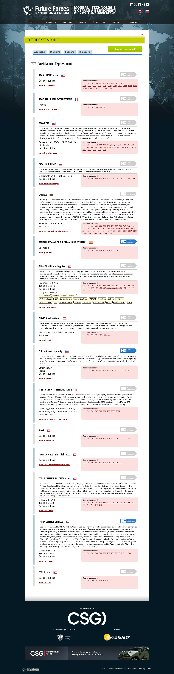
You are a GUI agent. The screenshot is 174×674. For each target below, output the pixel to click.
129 (108, 145)
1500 (133, 178)
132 (112, 145)
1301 (98, 228)
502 (84, 178)
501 (96, 462)
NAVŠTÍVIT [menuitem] (67, 22)
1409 (114, 85)
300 (84, 226)
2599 (100, 88)
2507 (109, 231)
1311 (132, 83)
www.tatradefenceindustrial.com (54, 464)
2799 (115, 88)
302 (88, 226)
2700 (105, 88)
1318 (123, 228)
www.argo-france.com (49, 109)
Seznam (69, 51)
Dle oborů (84, 51)
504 (92, 178)
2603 (104, 149)
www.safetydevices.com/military (54, 419)
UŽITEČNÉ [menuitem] (100, 22)
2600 (99, 149)
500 (96, 288)
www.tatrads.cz (46, 510)
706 (96, 83)
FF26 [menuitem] (31, 22)
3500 (119, 370)
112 (92, 145)
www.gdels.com (46, 252)
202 (124, 285)
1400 (84, 85)
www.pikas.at (45, 340)
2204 (84, 231)
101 (88, 502)
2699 (135, 231)
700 (84, 83)
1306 (108, 228)
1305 (103, 228)
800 (132, 288)
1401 (89, 85)
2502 (84, 149)
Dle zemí (55, 51)
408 (92, 288)
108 (92, 285)
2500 (85, 88)
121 (100, 285)
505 (108, 462)
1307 (113, 228)
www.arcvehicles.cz (47, 85)
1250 (122, 83)
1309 (118, 228)
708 (104, 83)
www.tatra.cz (45, 582)
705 (92, 83)
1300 (127, 83)
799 (112, 83)
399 (100, 226)
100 (84, 145)
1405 (104, 85)
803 (92, 147)
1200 (117, 83)
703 (88, 83)
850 (100, 147)
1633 (109, 147)
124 (100, 145)
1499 (125, 85)
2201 (124, 147)
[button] (125, 49)
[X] (135, 4)
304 (96, 226)
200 (116, 145)
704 (108, 178)
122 (104, 285)
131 (116, 285)
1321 (128, 228)
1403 (99, 85)
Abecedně (39, 51)
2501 (134, 147)
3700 (129, 370)
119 (96, 145)
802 (88, 147)
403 (84, 462)
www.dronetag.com (48, 153)
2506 (90, 88)
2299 (89, 231)
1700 (88, 290)
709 (108, 83)
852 (104, 107)
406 (88, 288)
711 (124, 178)
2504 (89, 149)
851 (104, 147)
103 (92, 502)
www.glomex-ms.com (48, 307)
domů (142, 34)
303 (92, 226)
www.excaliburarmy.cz (49, 183)
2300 (93, 290)
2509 (94, 149)
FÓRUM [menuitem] (82, 22)
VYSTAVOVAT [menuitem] (51, 22)
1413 (120, 85)
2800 (85, 233)
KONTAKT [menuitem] (134, 22)
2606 (125, 231)
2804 (95, 233)
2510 (95, 88)
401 (84, 288)
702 (84, 107)
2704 (110, 88)
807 (96, 147)
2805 (100, 233)
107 (96, 502)
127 (104, 145)
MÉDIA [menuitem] (116, 22)
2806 (105, 233)
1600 (109, 580)
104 (88, 145)
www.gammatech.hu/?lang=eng (53, 231)
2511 (118, 411)
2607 (130, 231)
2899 (110, 233)
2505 (114, 370)
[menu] (87, 22)
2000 (130, 85)
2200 (119, 147)
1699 (114, 147)
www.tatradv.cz (46, 561)
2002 (135, 85)
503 (88, 178)
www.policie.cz (45, 378)
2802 (90, 233)
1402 (94, 85)
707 (100, 83)
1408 (109, 85)
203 (120, 145)
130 (88, 370)
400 (132, 285)
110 (100, 502)
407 (92, 462)
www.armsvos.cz (46, 440)
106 (88, 285)
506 (96, 178)
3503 (124, 370)
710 (132, 226)
